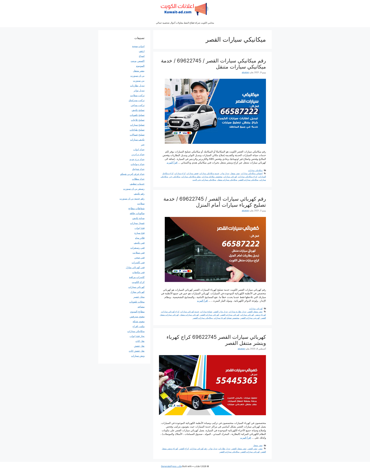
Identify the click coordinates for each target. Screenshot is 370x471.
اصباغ (142, 56)
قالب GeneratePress (171, 466)
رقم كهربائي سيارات (198, 448)
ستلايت (141, 203)
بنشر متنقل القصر (255, 311)
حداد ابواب (139, 149)
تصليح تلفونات (137, 115)
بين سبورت (139, 80)
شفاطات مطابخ (136, 208)
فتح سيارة (139, 233)
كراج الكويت (138, 282)
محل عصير (139, 296)
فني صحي (139, 257)
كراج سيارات (180, 173)
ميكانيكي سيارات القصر (248, 179)
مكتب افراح (139, 326)
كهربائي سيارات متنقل (189, 314)
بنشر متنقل (235, 173)
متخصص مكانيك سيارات (212, 176)
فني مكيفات (138, 272)
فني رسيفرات (137, 247)
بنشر (261, 448)
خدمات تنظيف (137, 183)
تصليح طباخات (137, 129)
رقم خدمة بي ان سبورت (132, 198)
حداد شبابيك (138, 169)
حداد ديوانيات (138, 164)
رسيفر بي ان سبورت (134, 188)
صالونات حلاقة (137, 213)
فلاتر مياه (140, 237)
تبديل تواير (224, 173)
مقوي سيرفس (137, 316)
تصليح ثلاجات (138, 120)
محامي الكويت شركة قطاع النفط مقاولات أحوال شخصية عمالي (185, 22)
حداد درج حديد (137, 159)
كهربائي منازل (137, 291)
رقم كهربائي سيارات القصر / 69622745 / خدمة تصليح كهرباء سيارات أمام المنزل (214, 202)
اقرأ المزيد (172, 162)
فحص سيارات (192, 173)
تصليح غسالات (137, 134)
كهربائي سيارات (230, 176)
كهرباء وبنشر (260, 314)
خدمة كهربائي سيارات (190, 311)
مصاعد (141, 306)
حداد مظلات (138, 178)
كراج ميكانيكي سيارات (247, 176)
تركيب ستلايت (137, 95)
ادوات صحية (138, 46)
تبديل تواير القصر (220, 311)
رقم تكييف (139, 193)
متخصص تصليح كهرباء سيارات (226, 318)
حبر (143, 144)
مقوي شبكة (139, 321)
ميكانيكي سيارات (255, 170)
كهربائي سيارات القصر (229, 314)
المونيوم (140, 65)
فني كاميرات (138, 262)
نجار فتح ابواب (137, 336)
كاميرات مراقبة (137, 277)
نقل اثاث (140, 341)
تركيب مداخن (138, 105)
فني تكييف (139, 242)
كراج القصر (184, 448)
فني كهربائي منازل (135, 267)
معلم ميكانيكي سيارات (191, 176)
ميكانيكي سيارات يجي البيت (204, 179)
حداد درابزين (138, 154)
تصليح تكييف (138, 110)
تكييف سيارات (137, 139)
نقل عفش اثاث (137, 350)
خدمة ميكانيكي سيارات (209, 173)
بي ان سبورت (137, 75)
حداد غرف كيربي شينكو (132, 174)
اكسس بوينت (138, 61)
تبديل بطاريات (224, 448)
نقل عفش (139, 346)
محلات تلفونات (137, 301)
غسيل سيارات (137, 223)
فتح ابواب (140, 228)
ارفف (142, 51)
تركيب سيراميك (137, 100)
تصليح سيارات (206, 311)
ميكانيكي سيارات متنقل (227, 179)
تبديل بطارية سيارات (237, 311)
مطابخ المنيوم (137, 311)
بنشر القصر (252, 448)
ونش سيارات (138, 355)
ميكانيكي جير (174, 176)
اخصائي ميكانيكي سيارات (252, 173)
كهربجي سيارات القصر (250, 318)
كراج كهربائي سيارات (170, 311)
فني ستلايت (139, 252)
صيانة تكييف (138, 218)
